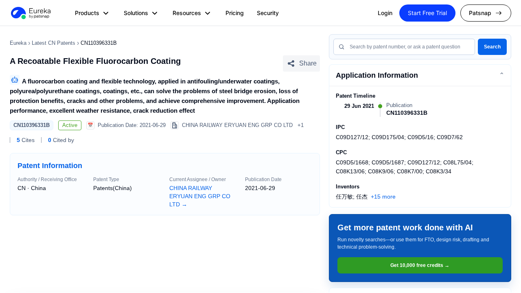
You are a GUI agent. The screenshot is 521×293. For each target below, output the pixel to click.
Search (492, 47)
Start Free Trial (427, 12)
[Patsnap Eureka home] (30, 13)
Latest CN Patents (53, 43)
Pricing (234, 12)
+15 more (383, 196)
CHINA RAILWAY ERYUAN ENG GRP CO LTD (199, 196)
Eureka (18, 43)
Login (385, 12)
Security (268, 12)
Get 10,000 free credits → (419, 265)
